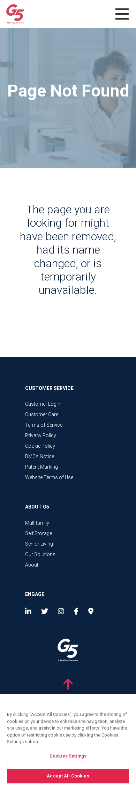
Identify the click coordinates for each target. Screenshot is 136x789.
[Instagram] (61, 611)
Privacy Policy (40, 435)
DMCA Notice (39, 456)
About (31, 565)
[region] (68, 741)
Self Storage (38, 533)
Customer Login (42, 404)
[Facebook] (76, 611)
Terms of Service (43, 425)
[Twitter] (44, 611)
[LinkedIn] (29, 611)
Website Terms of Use (49, 477)
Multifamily (37, 523)
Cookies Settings (68, 756)
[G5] (33, 13)
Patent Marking (41, 467)
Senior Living (39, 544)
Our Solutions (40, 554)
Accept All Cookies (68, 776)
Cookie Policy (40, 446)
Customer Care (41, 414)
